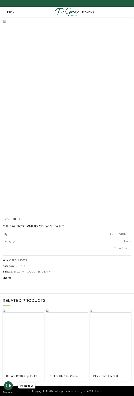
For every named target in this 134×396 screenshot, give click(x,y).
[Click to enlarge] (8, 206)
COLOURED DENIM (38, 271)
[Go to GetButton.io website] (8, 392)
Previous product (122, 219)
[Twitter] (19, 278)
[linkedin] (27, 278)
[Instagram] (69, 3)
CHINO (16, 218)
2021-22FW (17, 271)
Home (6, 218)
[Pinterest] (23, 278)
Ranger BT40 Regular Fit (21, 376)
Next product (129, 219)
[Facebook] (65, 3)
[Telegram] (32, 278)
